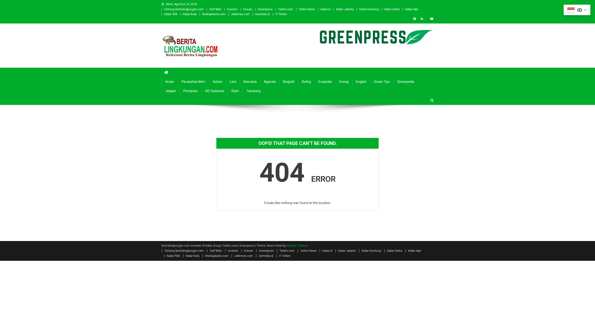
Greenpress (265, 9)
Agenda (270, 82)
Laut (233, 82)
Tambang (253, 91)
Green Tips (382, 82)
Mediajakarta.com (213, 14)
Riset (235, 91)
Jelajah (170, 91)
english (361, 82)
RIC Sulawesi (214, 91)
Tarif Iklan (215, 9)
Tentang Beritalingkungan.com (184, 9)
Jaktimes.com (240, 14)
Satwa (217, 82)
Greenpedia (405, 82)
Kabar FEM (170, 14)
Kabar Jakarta (345, 9)
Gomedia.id (262, 14)
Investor (232, 9)
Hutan (169, 82)
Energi (344, 82)
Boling (306, 82)
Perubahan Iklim (193, 82)
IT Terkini (281, 14)
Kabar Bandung (369, 9)
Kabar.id (326, 9)
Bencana (250, 82)
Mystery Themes (297, 245)
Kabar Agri (411, 9)
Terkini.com (285, 9)
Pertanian (190, 91)
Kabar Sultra (392, 9)
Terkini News (307, 9)
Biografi (288, 82)
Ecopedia (325, 82)
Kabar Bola (190, 14)
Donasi (247, 9)
